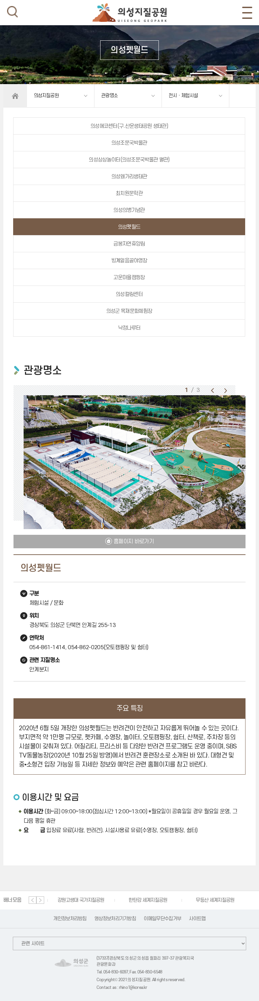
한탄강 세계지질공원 (144, 900)
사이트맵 (197, 919)
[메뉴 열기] (247, 13)
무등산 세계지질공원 (211, 900)
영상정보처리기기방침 (115, 919)
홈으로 (15, 96)
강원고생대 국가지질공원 (77, 900)
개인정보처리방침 (69, 919)
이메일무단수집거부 (162, 919)
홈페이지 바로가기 (134, 542)
